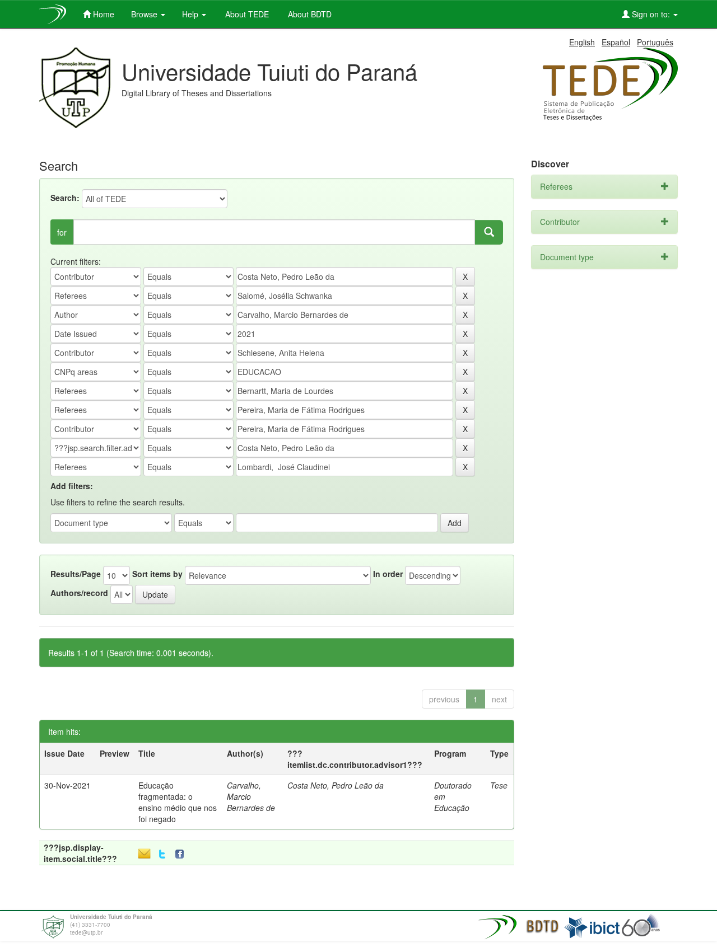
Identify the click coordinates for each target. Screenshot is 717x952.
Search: (65, 197)
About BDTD (309, 14)
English (582, 42)
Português (655, 42)
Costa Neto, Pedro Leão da (335, 785)
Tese (499, 785)
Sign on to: (651, 14)
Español (616, 42)
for (62, 232)
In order (388, 573)
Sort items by (157, 573)
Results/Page (75, 573)
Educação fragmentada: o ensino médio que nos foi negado (177, 802)
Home (102, 14)
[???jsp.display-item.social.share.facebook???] (182, 854)
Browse (145, 14)
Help (191, 14)
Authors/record (79, 592)
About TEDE (246, 14)
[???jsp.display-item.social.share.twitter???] (162, 854)
